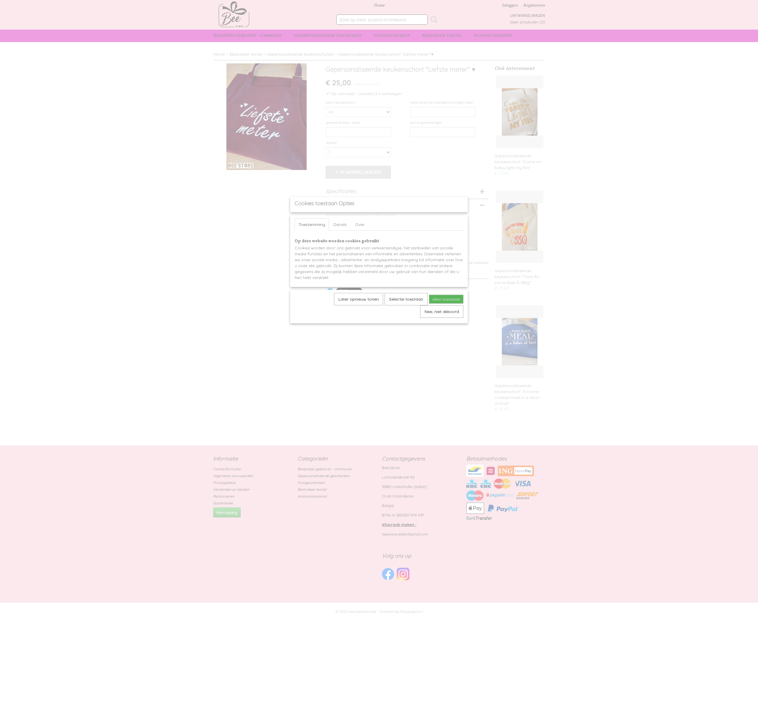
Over (359, 224)
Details (340, 224)
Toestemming (311, 224)
